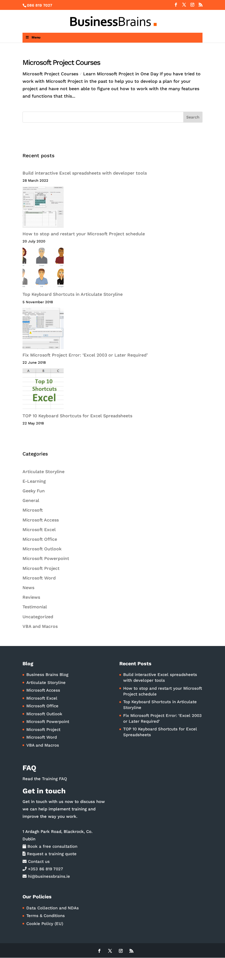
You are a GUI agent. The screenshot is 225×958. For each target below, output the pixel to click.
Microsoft (32, 510)
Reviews (31, 597)
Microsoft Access (40, 520)
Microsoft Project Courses (61, 62)
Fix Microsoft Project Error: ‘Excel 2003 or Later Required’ (85, 355)
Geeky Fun (33, 490)
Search (192, 117)
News (28, 587)
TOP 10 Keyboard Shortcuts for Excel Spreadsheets (77, 415)
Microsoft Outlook (41, 548)
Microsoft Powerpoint (45, 558)
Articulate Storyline (43, 471)
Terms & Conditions (45, 915)
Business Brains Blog (47, 674)
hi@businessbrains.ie (48, 876)
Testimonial (34, 606)
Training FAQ (54, 778)
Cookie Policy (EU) (44, 923)
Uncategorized (37, 616)
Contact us (38, 861)
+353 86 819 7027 (45, 868)
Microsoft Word (39, 578)
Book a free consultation (51, 846)
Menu (36, 37)
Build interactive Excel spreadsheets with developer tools (84, 173)
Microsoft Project (41, 568)
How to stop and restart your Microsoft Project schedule (83, 233)
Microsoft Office (39, 539)
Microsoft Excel (39, 529)
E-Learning (34, 481)
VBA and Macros (40, 626)
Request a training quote (51, 853)
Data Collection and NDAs (52, 907)
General (30, 500)
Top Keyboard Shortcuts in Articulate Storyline (72, 294)
